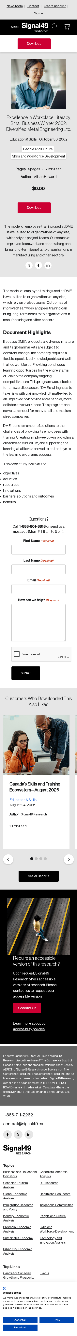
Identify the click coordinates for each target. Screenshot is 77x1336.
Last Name (38, 560)
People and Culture (53, 1216)
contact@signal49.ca (23, 1124)
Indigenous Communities (56, 1205)
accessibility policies (29, 1029)
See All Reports (38, 876)
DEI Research (49, 1183)
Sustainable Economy (18, 1238)
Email (38, 580)
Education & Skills (23, 139)
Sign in (38, 13)
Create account (55, 6)
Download (34, 43)
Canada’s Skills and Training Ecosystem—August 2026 (34, 787)
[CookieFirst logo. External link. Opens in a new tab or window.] (4, 1288)
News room (15, 6)
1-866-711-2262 (18, 1115)
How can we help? (38, 600)
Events (44, 1273)
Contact (33, 6)
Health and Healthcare (55, 1194)
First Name (38, 541)
